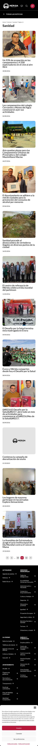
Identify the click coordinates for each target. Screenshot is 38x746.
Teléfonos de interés (9, 645)
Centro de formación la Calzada (24, 648)
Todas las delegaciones (24, 576)
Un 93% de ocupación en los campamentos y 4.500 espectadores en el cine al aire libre (18, 63)
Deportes (23, 600)
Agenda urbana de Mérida (8, 649)
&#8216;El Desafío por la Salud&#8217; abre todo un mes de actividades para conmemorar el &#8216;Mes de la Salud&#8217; (19, 414)
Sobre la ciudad (7, 641)
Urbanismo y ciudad (26, 630)
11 (22, 558)
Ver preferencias (19, 739)
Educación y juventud (24, 604)
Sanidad (15, 22)
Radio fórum (6, 581)
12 (26, 558)
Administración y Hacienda (25, 586)
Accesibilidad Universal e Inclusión (26, 581)
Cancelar (19, 733)
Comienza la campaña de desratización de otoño (15, 458)
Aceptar (19, 728)
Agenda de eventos (8, 574)
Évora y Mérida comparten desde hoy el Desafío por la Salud (19, 370)
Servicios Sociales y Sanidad (26, 621)
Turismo (22, 626)
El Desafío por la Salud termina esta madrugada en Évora (18, 329)
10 (18, 558)
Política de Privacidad (24, 743)
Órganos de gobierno (6, 673)
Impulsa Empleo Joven (25, 659)
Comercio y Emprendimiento (25, 592)
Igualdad (23, 609)
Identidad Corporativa (6, 698)
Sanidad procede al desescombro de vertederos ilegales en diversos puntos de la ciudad (19, 243)
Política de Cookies (12, 743)
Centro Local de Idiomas (25, 653)
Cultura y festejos (8, 654)
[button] (35, 708)
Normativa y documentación (7, 678)
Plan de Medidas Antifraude (8, 693)
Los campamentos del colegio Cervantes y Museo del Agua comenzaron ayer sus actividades (17, 108)
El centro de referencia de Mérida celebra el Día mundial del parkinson (18, 287)
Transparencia (7, 683)
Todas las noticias (14, 14)
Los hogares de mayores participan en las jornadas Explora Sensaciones (15, 499)
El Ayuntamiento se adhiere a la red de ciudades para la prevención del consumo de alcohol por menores (18, 198)
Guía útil (5, 658)
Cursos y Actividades (24, 675)
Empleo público (25, 642)
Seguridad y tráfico (26, 617)
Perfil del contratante (6, 688)
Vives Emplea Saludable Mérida (25, 670)
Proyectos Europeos (26, 613)
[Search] (26, 6)
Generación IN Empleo (24, 664)
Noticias (9, 22)
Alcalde (5, 668)
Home (4, 22)
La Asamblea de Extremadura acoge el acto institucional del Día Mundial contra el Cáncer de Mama (19, 543)
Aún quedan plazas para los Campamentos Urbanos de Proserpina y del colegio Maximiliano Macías (16, 153)
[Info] (22, 6)
